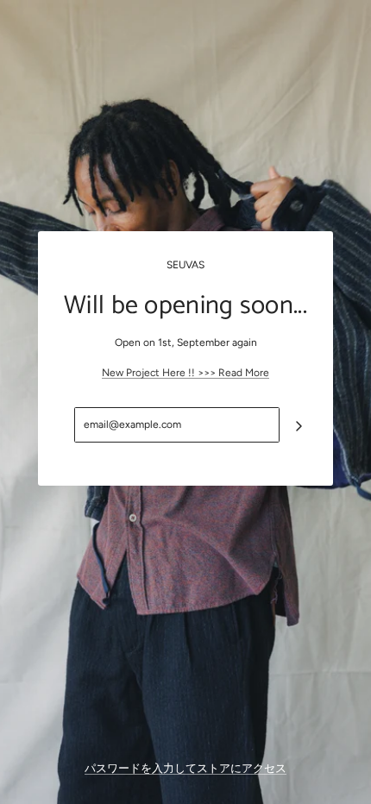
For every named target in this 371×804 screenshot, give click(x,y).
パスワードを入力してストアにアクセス (185, 768)
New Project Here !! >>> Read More (185, 373)
